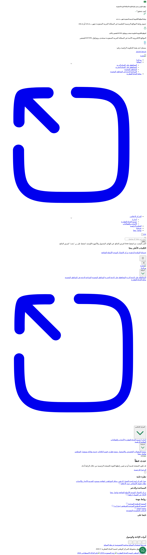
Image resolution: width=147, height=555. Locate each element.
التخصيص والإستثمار (126, 452)
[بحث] (142, 234)
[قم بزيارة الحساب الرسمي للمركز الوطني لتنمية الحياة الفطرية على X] (73, 520)
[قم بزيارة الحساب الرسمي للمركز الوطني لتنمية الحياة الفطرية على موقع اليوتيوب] (73, 532)
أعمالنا (143, 270)
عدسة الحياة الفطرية (129, 222)
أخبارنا (134, 219)
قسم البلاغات (103, 452)
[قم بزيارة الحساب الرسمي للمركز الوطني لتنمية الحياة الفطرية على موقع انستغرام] (73, 525)
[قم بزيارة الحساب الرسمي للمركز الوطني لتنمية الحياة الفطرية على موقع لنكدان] (73, 522)
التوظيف (78, 452)
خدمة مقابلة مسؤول (89, 452)
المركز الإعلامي (140, 427)
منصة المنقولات (140, 452)
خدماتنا (143, 253)
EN (144, 234)
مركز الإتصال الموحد (121, 253)
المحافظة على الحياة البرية (127, 65)
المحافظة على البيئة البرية (136, 277)
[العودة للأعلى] (145, 472)
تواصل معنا (142, 454)
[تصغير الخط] (130, 542)
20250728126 (141, 52)
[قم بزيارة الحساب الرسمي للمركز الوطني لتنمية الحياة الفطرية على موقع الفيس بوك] (73, 530)
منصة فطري (113, 452)
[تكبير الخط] (139, 542)
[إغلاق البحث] (145, 237)
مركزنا (143, 268)
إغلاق (143, 241)
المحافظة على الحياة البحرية (126, 67)
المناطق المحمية (130, 69)
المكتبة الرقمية (134, 253)
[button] (140, 470)
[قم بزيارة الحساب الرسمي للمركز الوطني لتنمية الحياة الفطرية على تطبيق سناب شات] (73, 527)
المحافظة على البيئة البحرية (115, 277)
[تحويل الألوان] (144, 542)
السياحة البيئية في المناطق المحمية (123, 72)
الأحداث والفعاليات (130, 224)
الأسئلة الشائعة (107, 253)
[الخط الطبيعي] (135, 542)
